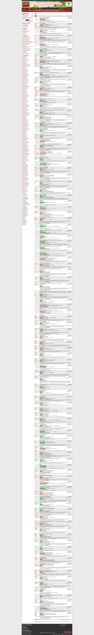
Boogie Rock (26, 75)
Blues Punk (25, 74)
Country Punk (26, 79)
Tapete (48, 105)
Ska (24, 176)
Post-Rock (25, 148)
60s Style (25, 58)
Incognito (50, 202)
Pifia (47, 213)
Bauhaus (41, 402)
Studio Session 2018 (43, 329)
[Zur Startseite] (24, 8)
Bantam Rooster (43, 384)
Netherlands (25, 213)
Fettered (41, 207)
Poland (25, 220)
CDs (24, 29)
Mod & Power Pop (57, 2)
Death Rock (25, 85)
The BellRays (42, 458)
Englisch (25, 198)
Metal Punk (25, 130)
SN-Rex (48, 477)
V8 (40, 73)
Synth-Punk (25, 190)
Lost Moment (56, 153)
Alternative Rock (26, 65)
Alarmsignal (42, 122)
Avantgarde (25, 71)
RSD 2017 (25, 168)
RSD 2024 (25, 173)
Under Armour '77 (43, 577)
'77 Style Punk (26, 60)
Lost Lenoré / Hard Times (44, 264)
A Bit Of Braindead (43, 48)
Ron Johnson (57, 483)
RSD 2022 (25, 171)
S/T (40, 547)
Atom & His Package (44, 257)
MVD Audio (49, 317)
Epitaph (49, 337)
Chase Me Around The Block (45, 595)
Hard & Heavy (26, 39)
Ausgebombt (42, 276)
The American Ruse (43, 162)
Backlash (48, 139)
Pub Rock (25, 157)
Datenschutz (56, 634)
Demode (41, 534)
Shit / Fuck (41, 371)
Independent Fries (49, 504)
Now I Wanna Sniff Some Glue (45, 152)
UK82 (24, 193)
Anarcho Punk (26, 66)
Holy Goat (48, 82)
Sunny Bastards (49, 565)
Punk (24, 158)
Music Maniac (49, 31)
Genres (29, 8)
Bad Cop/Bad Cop (43, 321)
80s (24, 61)
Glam (24, 107)
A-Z (26, 8)
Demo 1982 (42, 397)
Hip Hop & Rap (26, 53)
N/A (24, 200)
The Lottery (42, 487)
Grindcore (25, 110)
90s (24, 62)
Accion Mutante (43, 79)
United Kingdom (26, 204)
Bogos (41, 599)
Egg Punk (25, 91)
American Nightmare (44, 157)
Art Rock (25, 69)
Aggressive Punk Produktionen (51, 124)
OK (53, 632)
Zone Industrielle (43, 241)
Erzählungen (25, 95)
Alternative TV (43, 144)
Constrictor (53, 483)
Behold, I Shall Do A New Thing (45, 258)
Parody (25, 143)
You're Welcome (42, 55)
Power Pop (25, 149)
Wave (24, 194)
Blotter (41, 576)
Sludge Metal (26, 179)
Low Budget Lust (43, 386)
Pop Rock (25, 145)
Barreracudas (43, 390)
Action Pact (42, 87)
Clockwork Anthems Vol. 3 (44, 140)
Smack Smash (42, 441)
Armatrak (42, 235)
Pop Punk (25, 144)
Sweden (25, 211)
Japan (25, 217)
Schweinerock (26, 174)
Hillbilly (25, 115)
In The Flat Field (42, 403)
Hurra (41, 66)
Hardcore (44, 2)
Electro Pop (25, 93)
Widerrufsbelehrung (64, 634)
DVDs (24, 32)
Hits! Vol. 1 (41, 104)
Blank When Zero (43, 539)
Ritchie (51, 100)
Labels (40, 8)
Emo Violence (26, 94)
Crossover (25, 80)
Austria (25, 207)
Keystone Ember (51, 448)
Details (60, 33)
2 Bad (41, 17)
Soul (24, 180)
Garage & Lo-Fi (26, 36)
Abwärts (42, 65)
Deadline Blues (42, 218)
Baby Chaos (42, 304)
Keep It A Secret (49, 541)
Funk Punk (25, 100)
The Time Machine (43, 81)
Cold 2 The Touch (43, 175)
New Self (41, 589)
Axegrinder (42, 299)
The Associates (43, 252)
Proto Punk (25, 151)
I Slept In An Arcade (43, 516)
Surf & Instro (25, 47)
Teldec (50, 431)
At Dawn (41, 225)
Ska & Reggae (26, 49)
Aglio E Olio (42, 419)
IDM (24, 117)
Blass (41, 546)
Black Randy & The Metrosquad (46, 514)
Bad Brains (42, 315)
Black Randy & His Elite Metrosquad (47, 508)
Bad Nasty (42, 328)
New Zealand (26, 215)
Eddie (41, 99)
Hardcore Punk (26, 113)
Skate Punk (25, 178)
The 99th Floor (43, 29)
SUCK (45, 370)
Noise (24, 136)
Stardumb (48, 471)
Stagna (41, 540)
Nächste (69, 619)
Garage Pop (25, 104)
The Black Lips (43, 496)
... (55, 619)
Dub (24, 89)
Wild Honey (48, 453)
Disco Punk (25, 88)
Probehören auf (43, 85)
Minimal (25, 131)
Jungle (52, 608)
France (25, 209)
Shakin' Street (52, 164)
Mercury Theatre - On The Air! (45, 88)
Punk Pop (25, 159)
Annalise (41, 206)
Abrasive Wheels (43, 59)
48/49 (41, 435)
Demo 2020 (42, 212)
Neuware (25, 25)
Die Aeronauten (43, 98)
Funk (24, 99)
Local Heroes (26, 40)
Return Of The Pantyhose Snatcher (46, 470)
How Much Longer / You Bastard (45, 145)
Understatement (43, 43)
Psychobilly (25, 154)
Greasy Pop (50, 248)
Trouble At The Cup (43, 523)
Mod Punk (25, 133)
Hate (47, 387)
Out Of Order (51, 208)
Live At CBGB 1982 (43, 316)
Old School (25, 141)
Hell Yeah (48, 596)
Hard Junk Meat (42, 163)
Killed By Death (26, 124)
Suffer (41, 354)
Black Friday (25, 73)
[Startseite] (25, 4)
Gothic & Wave (26, 50)
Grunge (25, 111)
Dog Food (41, 391)
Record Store (62, 8)
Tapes (24, 33)
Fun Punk (25, 102)
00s (24, 56)
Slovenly (48, 183)
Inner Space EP (42, 236)
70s (24, 59)
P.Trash (50, 242)
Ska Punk (25, 177)
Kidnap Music (50, 117)
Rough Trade (48, 169)
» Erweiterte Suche (29, 21)
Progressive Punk (26, 150)
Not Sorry (41, 322)
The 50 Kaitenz (43, 23)
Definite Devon (42, 465)
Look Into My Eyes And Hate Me (45, 135)
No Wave (25, 139)
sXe (24, 189)
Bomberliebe (42, 270)
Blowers (41, 582)
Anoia (41, 211)
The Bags (41, 364)
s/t (40, 158)
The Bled (41, 551)
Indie (24, 118)
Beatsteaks (42, 440)
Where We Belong (43, 564)
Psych (24, 152)
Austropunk (25, 70)
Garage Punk (26, 105)
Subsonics (48, 496)
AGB (59, 634)
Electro (25, 45)
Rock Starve (42, 365)
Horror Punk (25, 116)
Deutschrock (26, 87)
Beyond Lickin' (43, 469)
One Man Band (26, 142)
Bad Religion (42, 335)
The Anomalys (43, 217)
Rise (47, 159)
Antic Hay (42, 224)
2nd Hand (25, 26)
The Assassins (43, 246)
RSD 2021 (25, 170)
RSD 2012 (25, 166)
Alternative (25, 63)
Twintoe (48, 372)
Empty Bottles (42, 600)
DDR (24, 84)
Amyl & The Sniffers (44, 167)
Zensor (52, 431)
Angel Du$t (42, 174)
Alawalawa (42, 558)
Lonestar (49, 460)
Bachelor (48, 392)
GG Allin (41, 134)
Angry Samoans (43, 188)
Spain (24, 208)
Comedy (25, 78)
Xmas (24, 195)
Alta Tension (42, 139)
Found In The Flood (43, 552)
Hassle (54, 553)
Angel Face (42, 181)
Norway (25, 219)
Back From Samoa (43, 189)
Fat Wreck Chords (50, 323)
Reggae (25, 163)
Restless (51, 366)
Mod (24, 132)
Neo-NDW (25, 134)
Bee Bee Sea (42, 451)
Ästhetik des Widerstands (44, 123)
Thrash (25, 191)
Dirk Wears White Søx (43, 93)
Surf (24, 186)
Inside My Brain (42, 195)
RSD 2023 (25, 172)
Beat (24, 72)
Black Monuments (43, 502)
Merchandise (26, 31)
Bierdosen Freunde (44, 475)
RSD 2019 (25, 169)
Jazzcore (25, 123)
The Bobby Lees (43, 588)
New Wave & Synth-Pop (27, 42)
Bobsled (41, 594)
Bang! (49, 130)
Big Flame (42, 481)
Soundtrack (25, 182)
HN (24, 216)
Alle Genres (25, 34)
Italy (24, 206)
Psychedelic (25, 153)
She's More (42, 430)
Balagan (41, 370)
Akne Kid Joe (42, 115)
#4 (40, 378)
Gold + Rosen (51, 44)
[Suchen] (55, 6)
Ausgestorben (43, 291)
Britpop (25, 76)
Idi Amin (41, 509)
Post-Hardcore (26, 146)
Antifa (24, 67)
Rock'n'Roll (25, 44)
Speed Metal (26, 183)
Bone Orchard (43, 606)
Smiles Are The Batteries (44, 447)
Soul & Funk (25, 48)
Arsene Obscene (43, 240)
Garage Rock (26, 106)
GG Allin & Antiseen (44, 128)
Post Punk (25, 147)
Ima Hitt (51, 232)
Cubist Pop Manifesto (43, 482)
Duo (24, 90)
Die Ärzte (42, 109)
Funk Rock (25, 101)
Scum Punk (25, 175)
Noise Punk (25, 138)
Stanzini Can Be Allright (44, 452)
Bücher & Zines (26, 30)
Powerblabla (42, 37)
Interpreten (35, 8)
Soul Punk (25, 181)
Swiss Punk (25, 188)
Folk (24, 97)
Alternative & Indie (50, 2)
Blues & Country (26, 43)
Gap (50, 466)
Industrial (25, 121)
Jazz (24, 51)
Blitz (41, 570)
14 (56, 619)
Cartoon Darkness (43, 168)
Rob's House (48, 498)
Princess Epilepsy (43, 607)
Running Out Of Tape (51, 330)
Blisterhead (42, 563)
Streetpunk (25, 185)
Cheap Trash (47, 493)
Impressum (70, 634)
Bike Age (41, 491)
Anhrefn (41, 200)
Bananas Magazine (43, 376)
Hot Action (49, 112)
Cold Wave (25, 77)
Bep (40, 464)
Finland (25, 214)
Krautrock (25, 125)
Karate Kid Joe (42, 116)
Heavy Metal (26, 114)
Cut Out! (41, 528)
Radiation (47, 572)
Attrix (41, 263)
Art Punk (25, 68)
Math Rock (25, 128)
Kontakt (70, 8)
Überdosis (50, 475)
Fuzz (24, 103)
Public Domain (52, 153)
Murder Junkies (42, 129)
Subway (49, 190)
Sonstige (25, 52)
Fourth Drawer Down (43, 253)
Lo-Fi (24, 127)
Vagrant (52, 553)
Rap (24, 161)
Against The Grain (43, 336)
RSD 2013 (25, 167)
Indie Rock (25, 120)
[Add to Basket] (70, 17)
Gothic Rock (25, 109)
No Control (42, 342)
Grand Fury (42, 459)
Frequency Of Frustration (44, 49)
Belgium (25, 222)
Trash (24, 192)
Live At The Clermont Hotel (44, 497)
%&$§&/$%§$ (42, 35)
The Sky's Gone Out (43, 414)
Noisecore (25, 137)
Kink (47, 271)
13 (40, 111)
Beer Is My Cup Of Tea (43, 492)
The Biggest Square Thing (45, 486)
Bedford (41, 446)
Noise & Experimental (27, 41)
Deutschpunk (26, 86)
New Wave (25, 135)
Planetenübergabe (43, 294)
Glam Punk (25, 108)
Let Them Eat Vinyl (53, 61)
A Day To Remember (43, 54)
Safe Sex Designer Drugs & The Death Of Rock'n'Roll (49, 305)
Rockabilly (25, 164)
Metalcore (25, 129)
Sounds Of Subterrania (51, 25)
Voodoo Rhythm (49, 559)
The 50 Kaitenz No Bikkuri (44, 24)
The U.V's (48, 246)
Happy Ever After (46, 17)
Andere (25, 199)
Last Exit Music (50, 614)
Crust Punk (25, 81)
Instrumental (25, 122)
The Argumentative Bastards (46, 230)
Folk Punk (25, 98)
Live (40, 201)
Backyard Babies (43, 310)
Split (40, 18)
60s (24, 57)
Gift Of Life (50, 237)
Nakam (47, 276)
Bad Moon (48, 548)
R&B (24, 162)
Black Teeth (42, 533)
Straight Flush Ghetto (43, 613)
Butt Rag (50, 488)
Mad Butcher (50, 141)
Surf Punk (25, 187)
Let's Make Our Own (53, 226)
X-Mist (50, 19)
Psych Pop (25, 155)
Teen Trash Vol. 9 (43, 30)
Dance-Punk (25, 82)
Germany (25, 203)
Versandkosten (69, 18)
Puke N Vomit (50, 398)
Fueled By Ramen (49, 56)
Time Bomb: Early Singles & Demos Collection (48, 571)
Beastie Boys (42, 418)
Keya (44, 136)
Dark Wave (25, 83)
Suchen (27, 20)
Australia (25, 210)
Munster (49, 146)
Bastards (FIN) (43, 396)
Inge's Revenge (49, 50)
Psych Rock (25, 156)
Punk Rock (25, 160)
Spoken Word (26, 184)
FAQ (66, 8)
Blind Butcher (43, 557)
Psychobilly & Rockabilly (27, 46)
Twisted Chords (50, 67)
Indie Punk (25, 119)
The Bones (42, 612)
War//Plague (47, 299)
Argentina (25, 221)
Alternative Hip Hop (27, 64)
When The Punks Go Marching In (45, 60)
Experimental (26, 96)
